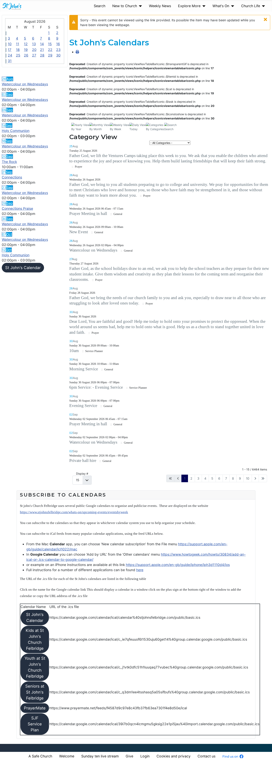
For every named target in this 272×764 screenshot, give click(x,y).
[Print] (77, 52)
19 (26, 50)
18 (18, 50)
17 (9, 50)
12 (26, 44)
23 (58, 50)
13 (34, 44)
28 (42, 55)
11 (17, 44)
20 (34, 50)
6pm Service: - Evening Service (96, 387)
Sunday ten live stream (100, 756)
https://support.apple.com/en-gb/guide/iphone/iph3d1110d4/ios (178, 565)
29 (50, 55)
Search (99, 6)
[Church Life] (262, 6)
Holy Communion (15, 131)
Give (129, 756)
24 (10, 55)
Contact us (206, 756)
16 (58, 44)
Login (145, 756)
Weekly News (160, 6)
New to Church (124, 6)
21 (42, 50)
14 (42, 44)
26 (26, 55)
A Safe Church (40, 756)
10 (10, 44)
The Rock (9, 162)
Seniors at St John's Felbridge (34, 692)
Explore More (189, 6)
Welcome (66, 756)
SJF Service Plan (35, 724)
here (139, 570)
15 (50, 44)
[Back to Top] (265, 756)
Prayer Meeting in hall (88, 213)
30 (58, 55)
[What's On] (231, 6)
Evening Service (83, 405)
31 (10, 61)
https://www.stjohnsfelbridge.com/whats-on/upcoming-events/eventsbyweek (74, 512)
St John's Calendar (23, 267)
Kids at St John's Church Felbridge (35, 639)
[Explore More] (203, 6)
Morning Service (83, 369)
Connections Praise (17, 208)
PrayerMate (35, 708)
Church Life (250, 6)
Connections (12, 177)
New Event (78, 231)
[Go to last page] (263, 478)
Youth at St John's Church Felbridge (34, 667)
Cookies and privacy (174, 756)
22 (50, 50)
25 (18, 55)
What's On (220, 6)
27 (34, 55)
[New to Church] (139, 6)
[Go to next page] (255, 478)
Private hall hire (82, 460)
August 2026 (34, 21)
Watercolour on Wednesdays (25, 84)
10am (74, 350)
